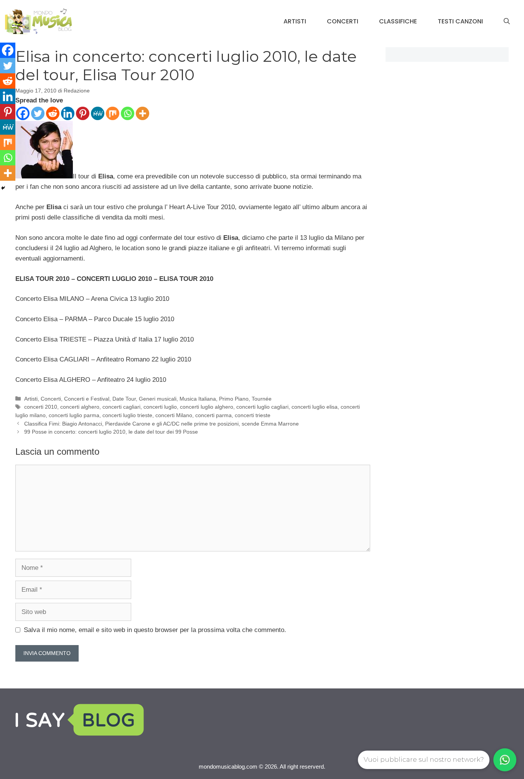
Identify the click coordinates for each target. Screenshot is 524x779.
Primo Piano (234, 399)
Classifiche (398, 21)
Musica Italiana (198, 399)
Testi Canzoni (460, 21)
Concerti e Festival (86, 399)
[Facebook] (23, 113)
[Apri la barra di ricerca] (506, 21)
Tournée (262, 399)
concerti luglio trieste (127, 415)
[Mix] (112, 113)
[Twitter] (37, 113)
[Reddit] (52, 113)
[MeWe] (97, 113)
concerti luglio (160, 407)
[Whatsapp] (127, 113)
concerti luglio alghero (206, 407)
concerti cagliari (121, 407)
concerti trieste (252, 415)
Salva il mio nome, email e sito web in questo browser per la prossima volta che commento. (155, 630)
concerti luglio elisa (315, 407)
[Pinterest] (82, 113)
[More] (142, 113)
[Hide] (3, 188)
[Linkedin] (67, 113)
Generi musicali (157, 399)
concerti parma (213, 415)
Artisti (294, 21)
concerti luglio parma (74, 415)
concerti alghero (79, 407)
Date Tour (124, 399)
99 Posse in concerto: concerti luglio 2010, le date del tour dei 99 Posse (111, 432)
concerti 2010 (40, 407)
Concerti (342, 21)
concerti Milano (173, 415)
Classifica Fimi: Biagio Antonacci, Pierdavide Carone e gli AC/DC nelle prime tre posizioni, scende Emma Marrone (161, 424)
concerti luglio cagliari (262, 407)
